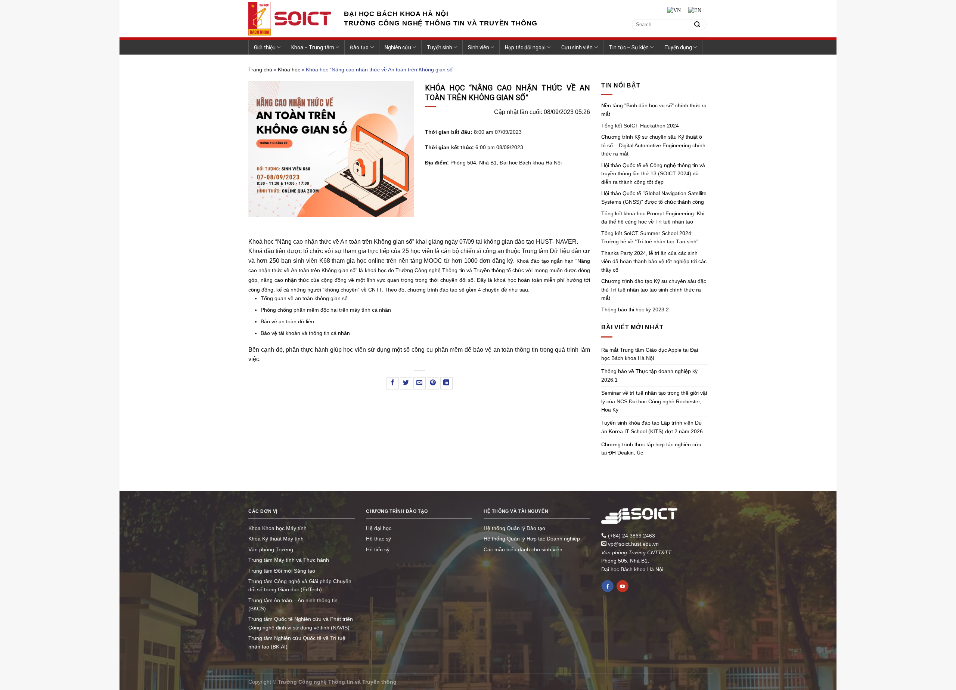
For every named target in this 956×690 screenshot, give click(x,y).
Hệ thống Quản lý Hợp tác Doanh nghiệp (532, 539)
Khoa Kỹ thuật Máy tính (276, 539)
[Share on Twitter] (406, 383)
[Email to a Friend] (419, 383)
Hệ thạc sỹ (378, 539)
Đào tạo (359, 47)
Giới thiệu (265, 47)
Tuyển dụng (678, 47)
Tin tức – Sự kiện (629, 47)
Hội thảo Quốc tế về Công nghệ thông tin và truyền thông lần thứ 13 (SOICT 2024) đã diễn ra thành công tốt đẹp (653, 173)
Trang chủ (260, 70)
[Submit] (697, 24)
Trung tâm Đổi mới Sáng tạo (281, 571)
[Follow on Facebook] (608, 586)
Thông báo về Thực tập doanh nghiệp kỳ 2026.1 (649, 375)
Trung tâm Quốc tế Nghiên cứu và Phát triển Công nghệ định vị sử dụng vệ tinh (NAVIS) (300, 623)
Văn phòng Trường (270, 549)
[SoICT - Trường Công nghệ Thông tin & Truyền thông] (290, 18)
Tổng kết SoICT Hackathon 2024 (640, 126)
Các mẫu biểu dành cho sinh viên (523, 549)
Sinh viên (478, 47)
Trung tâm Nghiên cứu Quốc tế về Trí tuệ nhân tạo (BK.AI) (296, 642)
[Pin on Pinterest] (433, 383)
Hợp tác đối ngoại (525, 47)
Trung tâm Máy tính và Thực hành (288, 560)
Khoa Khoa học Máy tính (277, 528)
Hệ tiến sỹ (377, 549)
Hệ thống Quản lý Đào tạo (514, 528)
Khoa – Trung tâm (312, 47)
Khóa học (289, 70)
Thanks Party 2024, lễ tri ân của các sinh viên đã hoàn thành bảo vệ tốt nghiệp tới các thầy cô (654, 261)
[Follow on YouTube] (622, 586)
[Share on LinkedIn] (446, 383)
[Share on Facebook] (393, 383)
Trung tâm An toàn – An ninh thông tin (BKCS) (293, 604)
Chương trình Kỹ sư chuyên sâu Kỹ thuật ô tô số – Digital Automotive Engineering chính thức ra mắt (653, 145)
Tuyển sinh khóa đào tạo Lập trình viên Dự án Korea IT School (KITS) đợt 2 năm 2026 (652, 427)
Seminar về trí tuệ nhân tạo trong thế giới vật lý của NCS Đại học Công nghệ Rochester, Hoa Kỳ (654, 401)
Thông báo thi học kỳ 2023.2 (635, 309)
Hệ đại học (378, 528)
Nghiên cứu (398, 47)
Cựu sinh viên (577, 47)
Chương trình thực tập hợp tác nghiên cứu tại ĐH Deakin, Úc (651, 448)
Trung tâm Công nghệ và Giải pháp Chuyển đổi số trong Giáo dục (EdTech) (299, 585)
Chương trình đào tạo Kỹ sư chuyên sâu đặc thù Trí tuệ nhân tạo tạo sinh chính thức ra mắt (653, 289)
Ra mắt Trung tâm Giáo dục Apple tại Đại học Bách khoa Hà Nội (649, 354)
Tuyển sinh (439, 47)
